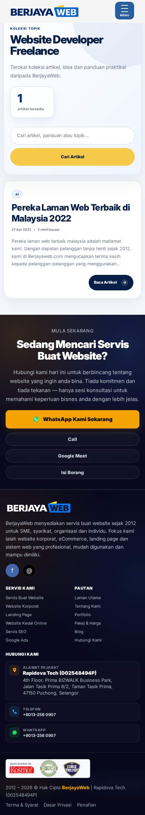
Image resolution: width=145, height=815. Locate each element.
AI (17, 194)
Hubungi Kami (88, 640)
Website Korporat (22, 606)
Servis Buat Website (25, 597)
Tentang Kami (88, 606)
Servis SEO (16, 631)
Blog (79, 631)
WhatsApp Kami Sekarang (78, 419)
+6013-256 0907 (39, 714)
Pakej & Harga (88, 623)
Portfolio (83, 614)
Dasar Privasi (57, 805)
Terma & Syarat (22, 805)
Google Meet (72, 456)
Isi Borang (72, 472)
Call (72, 439)
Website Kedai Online (26, 623)
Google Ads (17, 640)
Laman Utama (88, 597)
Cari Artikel (72, 156)
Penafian (86, 805)
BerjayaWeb (75, 787)
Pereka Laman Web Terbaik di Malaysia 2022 (71, 213)
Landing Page (19, 614)
